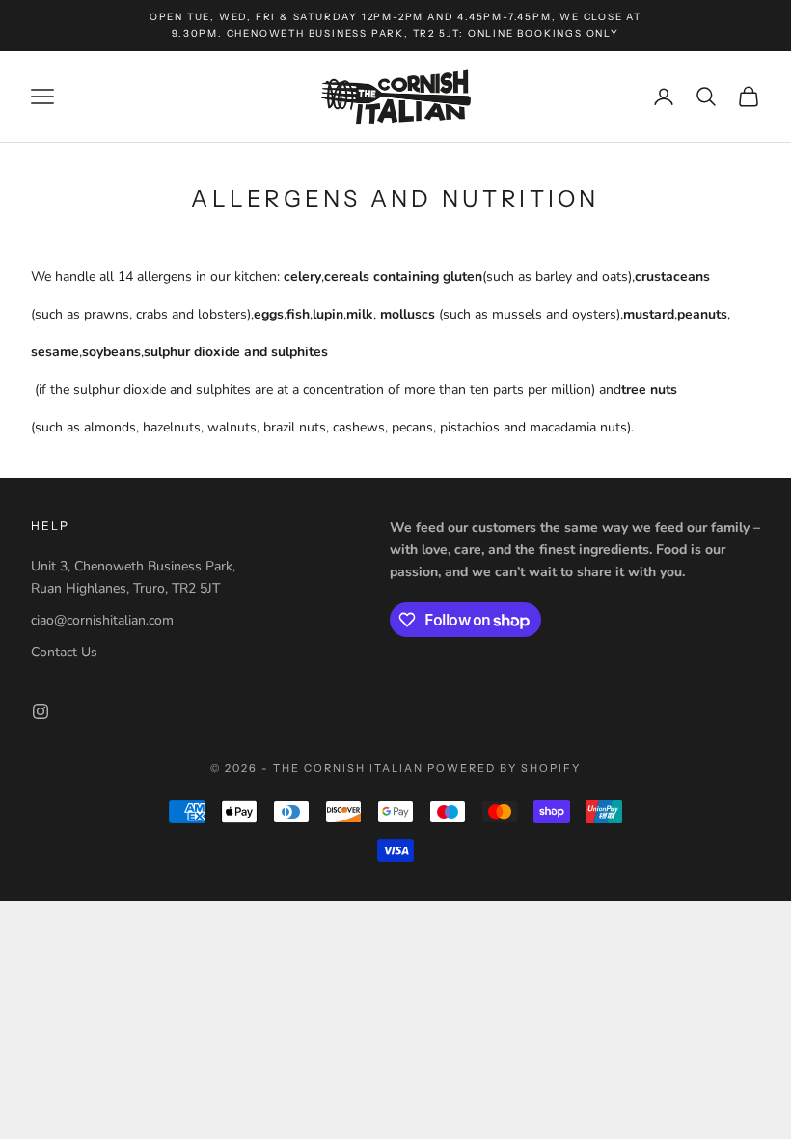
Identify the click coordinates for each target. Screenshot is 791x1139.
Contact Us (64, 652)
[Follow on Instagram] (40, 711)
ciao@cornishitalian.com (102, 620)
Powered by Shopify (504, 768)
